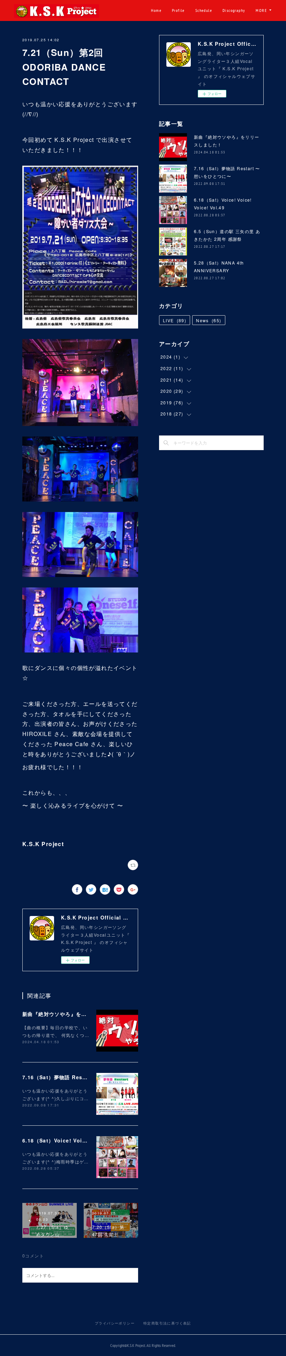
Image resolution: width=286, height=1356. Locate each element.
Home (156, 10)
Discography (234, 10)
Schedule (203, 10)
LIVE (174, 320)
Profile (178, 10)
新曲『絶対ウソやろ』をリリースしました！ (76, 1013)
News (208, 320)
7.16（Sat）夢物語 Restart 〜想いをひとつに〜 (82, 1077)
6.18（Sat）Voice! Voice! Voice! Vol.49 (75, 1140)
